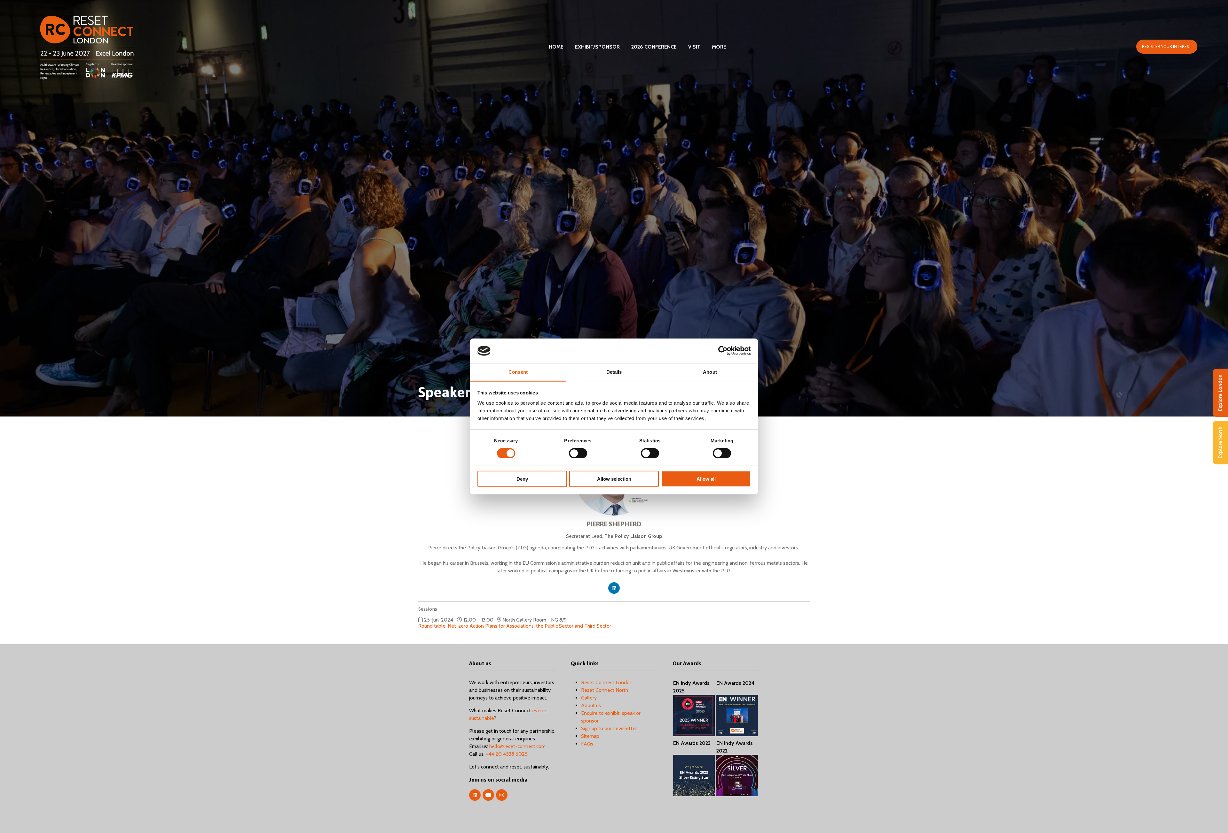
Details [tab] (614, 372)
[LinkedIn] (475, 795)
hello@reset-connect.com (517, 746)
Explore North (1220, 443)
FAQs (587, 744)
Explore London (1220, 393)
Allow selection (614, 478)
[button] (1166, 47)
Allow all (706, 478)
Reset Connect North (604, 690)
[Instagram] (502, 795)
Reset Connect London (607, 682)
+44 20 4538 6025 (507, 754)
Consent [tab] (518, 372)
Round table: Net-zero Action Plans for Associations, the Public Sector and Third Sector (514, 626)
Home (556, 47)
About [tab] (710, 372)
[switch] (578, 453)
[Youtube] (488, 795)
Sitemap (590, 736)
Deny (522, 478)
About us (591, 705)
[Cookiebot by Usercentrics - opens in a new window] (723, 350)
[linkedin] (614, 588)
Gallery (589, 698)
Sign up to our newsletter (609, 728)
